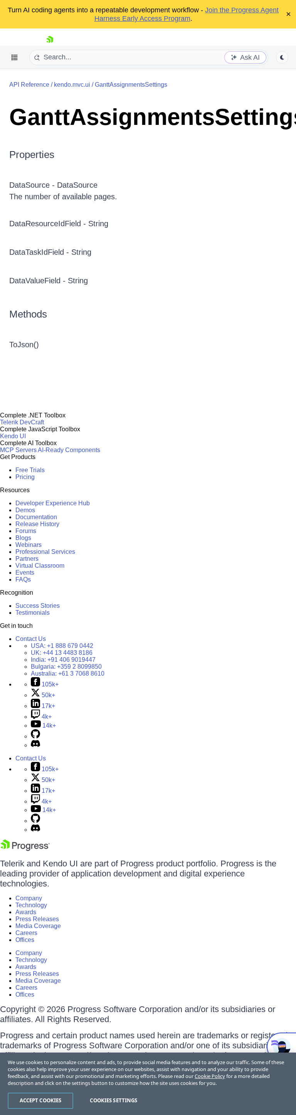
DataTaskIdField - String (50, 252)
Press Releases (37, 919)
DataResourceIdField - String (58, 223)
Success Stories (37, 605)
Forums (25, 531)
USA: (62, 645)
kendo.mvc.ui (72, 84)
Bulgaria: (66, 666)
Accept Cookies (41, 1100)
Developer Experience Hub (52, 503)
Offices (24, 940)
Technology (31, 905)
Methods (28, 314)
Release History (37, 524)
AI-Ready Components (69, 450)
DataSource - (33, 185)
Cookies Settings (113, 1100)
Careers (26, 933)
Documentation (36, 517)
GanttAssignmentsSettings (131, 84)
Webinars (28, 545)
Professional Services (45, 551)
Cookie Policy (210, 1076)
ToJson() (24, 344)
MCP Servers (18, 450)
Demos (25, 510)
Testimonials (32, 612)
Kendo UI (13, 436)
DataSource (77, 185)
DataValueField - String (48, 280)
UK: (61, 652)
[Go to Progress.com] (25, 849)
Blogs (23, 538)
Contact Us (30, 639)
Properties (31, 154)
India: (63, 659)
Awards (25, 912)
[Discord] (35, 745)
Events (24, 572)
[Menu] (15, 57)
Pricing (25, 477)
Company (28, 898)
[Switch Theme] (282, 57)
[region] (148, 1084)
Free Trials (30, 470)
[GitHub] (35, 736)
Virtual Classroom (39, 565)
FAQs (23, 579)
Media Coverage (38, 926)
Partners (27, 558)
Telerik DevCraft (22, 422)
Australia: (67, 673)
